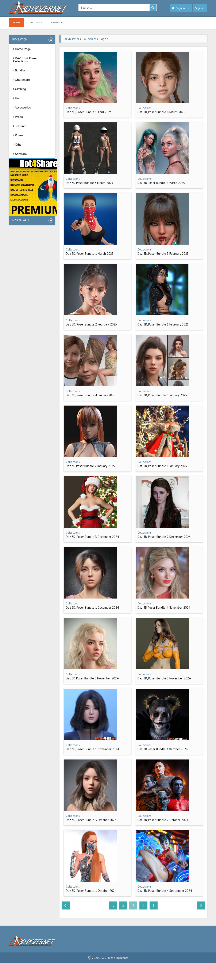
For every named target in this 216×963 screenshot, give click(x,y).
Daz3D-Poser (71, 39)
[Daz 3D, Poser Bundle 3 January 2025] (162, 385)
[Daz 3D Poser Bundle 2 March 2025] (162, 173)
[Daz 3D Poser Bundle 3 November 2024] (90, 668)
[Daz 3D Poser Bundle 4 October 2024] (162, 739)
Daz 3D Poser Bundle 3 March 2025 (89, 183)
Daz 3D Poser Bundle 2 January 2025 (90, 466)
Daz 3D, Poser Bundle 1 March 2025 (89, 254)
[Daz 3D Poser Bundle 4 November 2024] (162, 597)
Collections (89, 39)
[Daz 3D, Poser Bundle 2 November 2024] (162, 668)
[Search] (153, 7)
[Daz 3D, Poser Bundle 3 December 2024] (90, 527)
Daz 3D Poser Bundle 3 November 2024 (92, 678)
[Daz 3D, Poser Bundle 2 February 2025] (90, 314)
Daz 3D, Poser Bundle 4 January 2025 (90, 395)
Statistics (35, 22)
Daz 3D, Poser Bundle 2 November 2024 (164, 678)
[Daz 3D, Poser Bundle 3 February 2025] (162, 243)
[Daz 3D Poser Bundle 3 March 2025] (90, 173)
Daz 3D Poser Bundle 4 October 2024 (163, 749)
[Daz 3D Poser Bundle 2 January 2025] (90, 456)
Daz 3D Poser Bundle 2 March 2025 (161, 183)
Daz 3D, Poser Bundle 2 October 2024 (163, 820)
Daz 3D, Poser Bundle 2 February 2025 (91, 324)
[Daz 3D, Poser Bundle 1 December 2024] (90, 597)
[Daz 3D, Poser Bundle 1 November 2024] (90, 739)
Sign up (200, 8)
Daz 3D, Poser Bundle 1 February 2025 (163, 324)
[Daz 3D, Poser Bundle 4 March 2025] (162, 102)
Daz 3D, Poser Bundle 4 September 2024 (165, 891)
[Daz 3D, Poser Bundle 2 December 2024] (162, 527)
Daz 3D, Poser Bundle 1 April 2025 (89, 112)
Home (16, 22)
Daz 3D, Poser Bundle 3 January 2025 (162, 395)
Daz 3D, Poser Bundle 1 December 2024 (92, 607)
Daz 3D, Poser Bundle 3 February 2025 (163, 254)
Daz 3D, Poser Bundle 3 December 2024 (92, 537)
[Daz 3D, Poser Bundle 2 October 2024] (162, 810)
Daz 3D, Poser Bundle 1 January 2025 (162, 466)
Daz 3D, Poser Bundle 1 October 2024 (91, 891)
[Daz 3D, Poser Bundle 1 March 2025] (90, 243)
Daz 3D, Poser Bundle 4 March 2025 (161, 112)
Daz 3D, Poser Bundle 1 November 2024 (92, 749)
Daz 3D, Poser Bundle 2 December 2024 (164, 537)
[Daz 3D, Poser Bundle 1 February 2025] (162, 314)
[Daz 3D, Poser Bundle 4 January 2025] (90, 385)
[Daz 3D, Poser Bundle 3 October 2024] (90, 810)
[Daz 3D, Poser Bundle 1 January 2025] (162, 456)
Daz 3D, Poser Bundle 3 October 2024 (91, 820)
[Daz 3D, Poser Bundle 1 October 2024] (90, 881)
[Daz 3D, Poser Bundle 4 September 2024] (162, 881)
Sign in (180, 8)
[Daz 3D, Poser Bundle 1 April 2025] (90, 102)
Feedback (57, 22)
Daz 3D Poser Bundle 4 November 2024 (164, 607)
